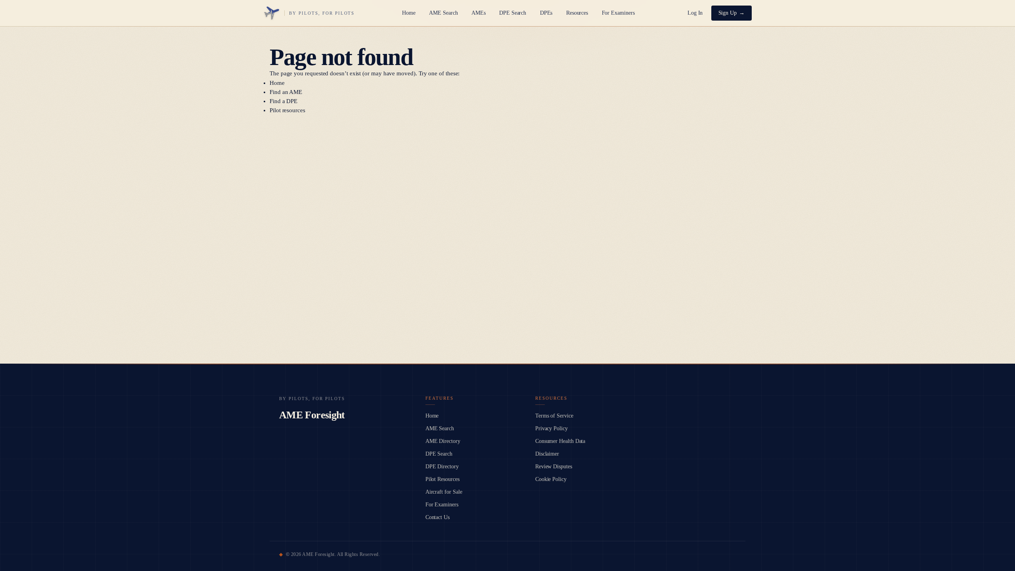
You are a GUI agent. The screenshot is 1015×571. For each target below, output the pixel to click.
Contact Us (437, 517)
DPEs (546, 13)
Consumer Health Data (560, 441)
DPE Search (512, 13)
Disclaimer (547, 454)
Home (409, 13)
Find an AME (286, 92)
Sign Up (727, 13)
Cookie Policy (551, 479)
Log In (695, 13)
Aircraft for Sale (443, 492)
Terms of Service (554, 416)
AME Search (443, 13)
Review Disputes (553, 466)
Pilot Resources (442, 479)
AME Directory (442, 441)
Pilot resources (287, 110)
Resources (577, 13)
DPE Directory (442, 466)
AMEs (478, 13)
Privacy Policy (551, 428)
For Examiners (618, 13)
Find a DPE (283, 101)
